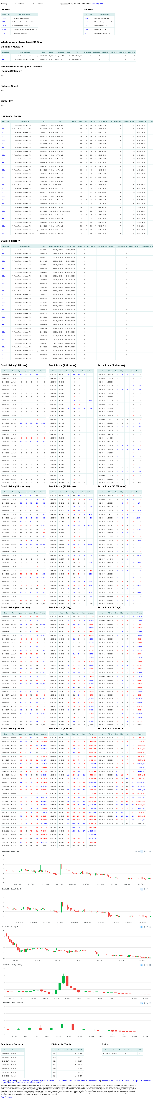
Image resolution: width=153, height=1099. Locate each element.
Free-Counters (6, 1097)
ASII (86, 33)
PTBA (86, 29)
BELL (3, 56)
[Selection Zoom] (141, 851)
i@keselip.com (97, 4)
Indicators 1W (9, 1083)
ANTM (86, 18)
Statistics (12, 1081)
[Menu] (150, 851)
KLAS (4, 29)
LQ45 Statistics (35, 1081)
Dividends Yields (107, 1081)
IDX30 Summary (48, 1081)
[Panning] (144, 851)
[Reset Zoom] (147, 851)
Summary (4, 1081)
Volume (127, 1081)
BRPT (86, 25)
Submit (65, 4)
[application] (76, 868)
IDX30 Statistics (61, 1081)
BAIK (3, 22)
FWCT (4, 25)
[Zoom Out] (139, 851)
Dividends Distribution (77, 1081)
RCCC (4, 18)
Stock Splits (119, 1081)
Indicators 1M (21, 1083)
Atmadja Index (137, 1081)
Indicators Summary (34, 1083)
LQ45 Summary (23, 1081)
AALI (3, 33)
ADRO (86, 22)
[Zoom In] (136, 851)
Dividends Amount (93, 1081)
